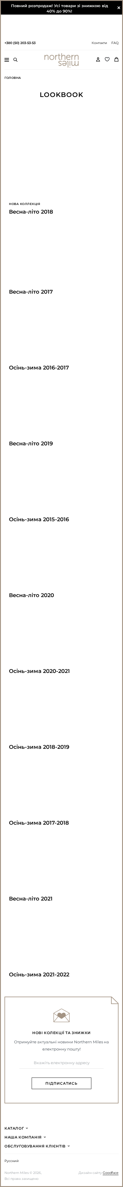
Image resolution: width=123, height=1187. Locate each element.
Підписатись (61, 1083)
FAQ (115, 43)
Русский (11, 1161)
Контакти (99, 43)
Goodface (111, 1173)
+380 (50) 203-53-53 (20, 43)
